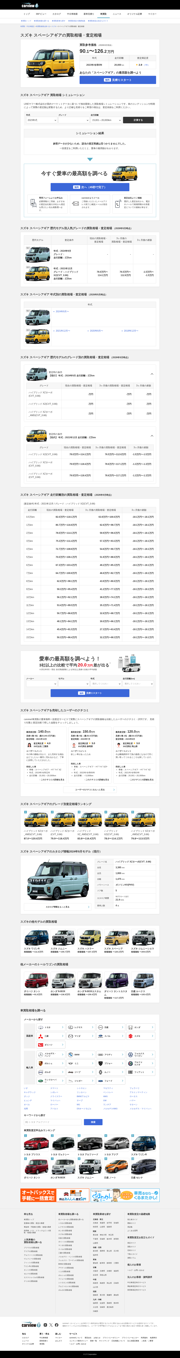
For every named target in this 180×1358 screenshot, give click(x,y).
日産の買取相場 (64, 1238)
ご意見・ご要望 (147, 1341)
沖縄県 (95, 1311)
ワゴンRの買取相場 (31, 1266)
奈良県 (95, 1275)
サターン (134, 1104)
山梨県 (95, 1243)
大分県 (95, 1307)
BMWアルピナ (83, 1096)
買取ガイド (131, 1247)
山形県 (102, 1227)
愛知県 (95, 1263)
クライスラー (56, 1096)
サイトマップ (104, 1341)
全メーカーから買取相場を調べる (71, 1219)
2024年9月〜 (62, 311)
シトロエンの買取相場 (66, 1283)
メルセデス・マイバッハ (140, 1108)
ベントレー (108, 1092)
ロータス (134, 1096)
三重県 (116, 1263)
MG (78, 1104)
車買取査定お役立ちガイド (98, 21)
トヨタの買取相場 (65, 1223)
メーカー (30, 678)
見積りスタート (118, 79)
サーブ (80, 1100)
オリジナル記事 (134, 14)
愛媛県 (109, 1295)
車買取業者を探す (58, 21)
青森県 (102, 1223)
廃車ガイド (131, 1223)
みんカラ (58, 1341)
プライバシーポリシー (111, 1338)
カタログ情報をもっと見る (57, 907)
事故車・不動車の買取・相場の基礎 (37, 1227)
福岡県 (95, 1303)
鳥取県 (95, 1283)
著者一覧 (93, 1341)
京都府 (109, 1271)
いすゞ (27, 1088)
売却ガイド (131, 1250)
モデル (61, 678)
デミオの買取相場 (30, 1281)
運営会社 (88, 1338)
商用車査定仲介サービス (136, 1290)
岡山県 (109, 1283)
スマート (54, 1088)
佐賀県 (102, 1303)
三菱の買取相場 (64, 1253)
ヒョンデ (28, 1100)
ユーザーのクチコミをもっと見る (90, 789)
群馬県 (116, 1239)
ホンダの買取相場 (65, 1231)
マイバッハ (55, 1100)
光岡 (26, 1108)
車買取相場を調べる (41, 21)
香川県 (102, 1295)
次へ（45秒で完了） (90, 187)
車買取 (103, 14)
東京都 (95, 1235)
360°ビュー (41, 14)
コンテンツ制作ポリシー (78, 1341)
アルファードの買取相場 (33, 1255)
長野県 (102, 1251)
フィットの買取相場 (31, 1263)
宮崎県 (102, 1307)
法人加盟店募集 (133, 1341)
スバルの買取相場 (65, 1249)
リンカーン (82, 1092)
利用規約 (144, 1338)
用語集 (129, 1227)
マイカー (152, 14)
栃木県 (109, 1239)
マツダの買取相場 (65, 1245)
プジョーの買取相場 (66, 1279)
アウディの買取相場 (66, 1268)
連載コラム (131, 1258)
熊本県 (116, 1303)
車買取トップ (26, 21)
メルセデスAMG (110, 1108)
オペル (27, 1104)
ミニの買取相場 (64, 1271)
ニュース (117, 14)
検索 (93, 1122)
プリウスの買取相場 (31, 1248)
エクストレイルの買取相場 (34, 1277)
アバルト (54, 1108)
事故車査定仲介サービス (136, 1286)
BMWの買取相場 (64, 1264)
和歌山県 (103, 1275)
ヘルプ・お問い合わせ (135, 1270)
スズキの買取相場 (65, 1234)
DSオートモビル (84, 1108)
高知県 (116, 1295)
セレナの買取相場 (30, 1274)
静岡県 (109, 1263)
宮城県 (116, 1223)
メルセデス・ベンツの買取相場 (70, 1257)
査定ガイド (131, 1243)
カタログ (56, 14)
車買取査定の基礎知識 (76, 21)
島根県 (102, 1283)
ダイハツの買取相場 (66, 1242)
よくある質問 (132, 1231)
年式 (28, 115)
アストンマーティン (138, 1092)
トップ (26, 14)
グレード (62, 115)
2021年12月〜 (63, 331)
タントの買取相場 (30, 1270)
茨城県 (102, 1239)
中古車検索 (72, 14)
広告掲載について (118, 1341)
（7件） (146, 65)
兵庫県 (102, 1271)
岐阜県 (102, 1263)
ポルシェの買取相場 (66, 1275)
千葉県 (95, 1239)
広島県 (116, 1283)
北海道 (95, 1223)
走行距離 (95, 115)
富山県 (109, 1251)
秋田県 (95, 1227)
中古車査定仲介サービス (136, 1282)
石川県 (116, 1251)
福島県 (109, 1227)
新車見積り (89, 14)
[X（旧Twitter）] (51, 1325)
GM (104, 1100)
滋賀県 (116, 1271)
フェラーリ (135, 1088)
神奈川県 (103, 1235)
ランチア (107, 1104)
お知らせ (97, 1338)
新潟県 (95, 1251)
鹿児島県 (110, 1307)
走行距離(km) (129, 678)
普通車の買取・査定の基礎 (34, 1223)
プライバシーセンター (130, 1338)
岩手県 (109, 1223)
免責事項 (153, 1338)
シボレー (54, 1092)
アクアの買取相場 (30, 1251)
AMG (105, 1096)
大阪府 (95, 1271)
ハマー (133, 1100)
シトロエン (82, 1088)
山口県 (95, 1287)
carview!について (75, 1338)
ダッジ (27, 1096)
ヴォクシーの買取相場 (32, 1259)
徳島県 (95, 1295)
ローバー (54, 1104)
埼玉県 (110, 1235)
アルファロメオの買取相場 (68, 1286)
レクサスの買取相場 (66, 1227)
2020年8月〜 (96, 331)
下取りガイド (132, 1254)
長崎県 (109, 1303)
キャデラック (30, 1092)
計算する (138, 120)
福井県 (95, 1255)
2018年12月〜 (131, 331)
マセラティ (108, 1088)
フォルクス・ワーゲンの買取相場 (71, 1260)
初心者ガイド (132, 1219)
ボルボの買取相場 (65, 1290)
